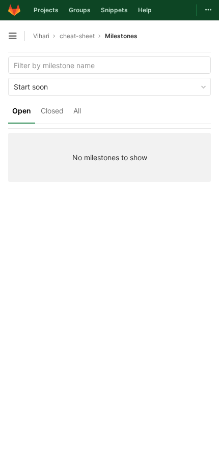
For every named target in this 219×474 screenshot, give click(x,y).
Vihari (41, 36)
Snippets (114, 10)
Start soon (31, 86)
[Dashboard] (14, 10)
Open (21, 110)
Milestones (121, 36)
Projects (46, 10)
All (77, 110)
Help (145, 10)
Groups (80, 10)
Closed (52, 110)
